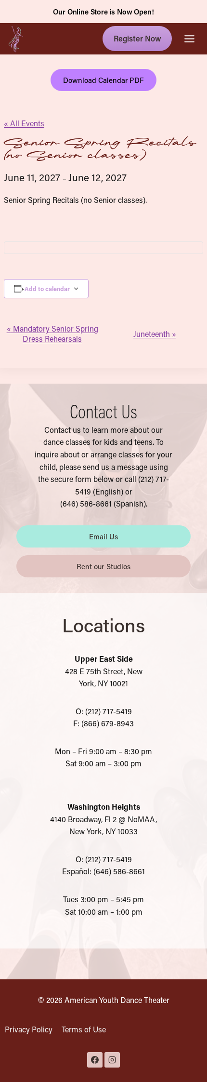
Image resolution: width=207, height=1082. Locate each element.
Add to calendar (47, 289)
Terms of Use (84, 1029)
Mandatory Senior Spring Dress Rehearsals (52, 333)
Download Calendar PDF (103, 80)
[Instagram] (112, 1060)
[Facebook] (95, 1060)
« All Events (24, 123)
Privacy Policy (28, 1029)
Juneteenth (154, 334)
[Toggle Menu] (189, 39)
